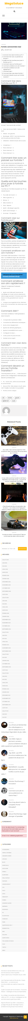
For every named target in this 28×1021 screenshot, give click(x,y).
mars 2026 (5, 572)
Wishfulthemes (14, 1018)
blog (3, 862)
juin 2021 (4, 714)
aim (3, 398)
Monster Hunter (6, 903)
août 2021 (4, 707)
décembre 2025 (6, 581)
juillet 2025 (5, 597)
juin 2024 (4, 635)
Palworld (5, 909)
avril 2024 (5, 641)
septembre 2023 (6, 651)
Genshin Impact (6, 884)
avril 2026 (5, 569)
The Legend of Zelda (8, 941)
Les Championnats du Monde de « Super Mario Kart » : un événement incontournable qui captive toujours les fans (13, 983)
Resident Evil (5, 928)
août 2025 (5, 594)
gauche (17, 398)
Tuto (3, 944)
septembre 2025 (6, 591)
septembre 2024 (6, 629)
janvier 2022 (5, 692)
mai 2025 (4, 603)
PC (3, 912)
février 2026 (5, 575)
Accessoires (5, 849)
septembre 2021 (6, 704)
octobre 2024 (6, 625)
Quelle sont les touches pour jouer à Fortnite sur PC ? (13, 61)
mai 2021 (4, 717)
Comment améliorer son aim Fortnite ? (14, 66)
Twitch (4, 947)
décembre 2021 (6, 695)
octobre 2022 (6, 663)
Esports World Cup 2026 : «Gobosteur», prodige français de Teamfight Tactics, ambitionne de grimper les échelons (12, 1004)
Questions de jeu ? (7, 925)
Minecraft (5, 896)
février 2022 (5, 688)
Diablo (4, 871)
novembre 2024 (6, 622)
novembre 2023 (6, 647)
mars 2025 (5, 610)
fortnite (10, 398)
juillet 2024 (5, 632)
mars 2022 (5, 685)
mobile (4, 900)
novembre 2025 (6, 584)
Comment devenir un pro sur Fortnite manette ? (13, 76)
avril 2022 (5, 682)
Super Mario (5, 937)
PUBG (3, 922)
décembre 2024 (6, 619)
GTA (3, 887)
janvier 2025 (5, 616)
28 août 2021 (8, 50)
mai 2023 (4, 657)
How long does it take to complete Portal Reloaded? (17, 804)
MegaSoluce (14, 3)
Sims (3, 931)
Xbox (3, 950)
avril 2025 (5, 607)
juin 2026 (4, 562)
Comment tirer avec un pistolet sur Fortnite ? (13, 57)
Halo (3, 890)
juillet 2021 (5, 711)
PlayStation (5, 915)
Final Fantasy (6, 877)
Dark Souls (5, 865)
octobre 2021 (6, 701)
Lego (3, 893)
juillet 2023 (5, 654)
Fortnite (3, 44)
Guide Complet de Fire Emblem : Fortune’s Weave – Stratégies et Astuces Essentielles (14, 990)
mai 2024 (4, 638)
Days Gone (5, 868)
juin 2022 (4, 676)
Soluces (11, 779)
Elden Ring (5, 874)
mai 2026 (4, 566)
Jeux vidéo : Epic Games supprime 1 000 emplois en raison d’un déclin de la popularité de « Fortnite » (14, 451)
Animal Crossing (6, 852)
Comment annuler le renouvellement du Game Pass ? (16, 793)
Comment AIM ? (7, 71)
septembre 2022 (6, 666)
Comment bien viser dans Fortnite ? (13, 73)
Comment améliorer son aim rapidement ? (11, 68)
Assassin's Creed (6, 855)
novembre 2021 (6, 698)
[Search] (14, 11)
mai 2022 (4, 679)
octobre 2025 (6, 588)
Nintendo (4, 906)
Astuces (11, 722)
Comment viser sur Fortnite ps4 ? (12, 64)
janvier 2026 (5, 578)
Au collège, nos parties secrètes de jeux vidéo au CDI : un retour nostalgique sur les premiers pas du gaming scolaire (13, 997)
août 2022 (5, 670)
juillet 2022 (5, 673)
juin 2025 (4, 600)
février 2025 (5, 613)
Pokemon (5, 918)
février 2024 (5, 644)
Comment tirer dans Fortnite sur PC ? (13, 55)
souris (13, 401)
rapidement (5, 401)
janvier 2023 (5, 660)
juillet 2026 (5, 559)
